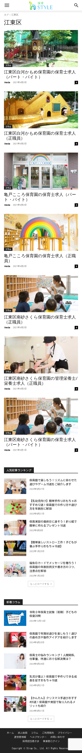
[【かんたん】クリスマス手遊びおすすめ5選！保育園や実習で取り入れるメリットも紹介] (15, 704)
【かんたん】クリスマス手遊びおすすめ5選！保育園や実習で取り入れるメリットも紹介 (53, 702)
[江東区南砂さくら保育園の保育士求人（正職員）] (41, 293)
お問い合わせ (57, 737)
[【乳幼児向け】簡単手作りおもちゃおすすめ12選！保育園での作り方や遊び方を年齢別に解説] (15, 507)
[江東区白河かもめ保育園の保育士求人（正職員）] (41, 109)
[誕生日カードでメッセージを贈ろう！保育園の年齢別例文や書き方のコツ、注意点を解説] (15, 569)
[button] (76, 5)
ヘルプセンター (38, 737)
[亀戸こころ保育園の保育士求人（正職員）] (41, 232)
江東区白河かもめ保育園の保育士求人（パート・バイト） (40, 74)
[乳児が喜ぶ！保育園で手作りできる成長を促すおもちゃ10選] (15, 682)
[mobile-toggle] (6, 5)
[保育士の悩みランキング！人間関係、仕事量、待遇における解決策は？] (15, 661)
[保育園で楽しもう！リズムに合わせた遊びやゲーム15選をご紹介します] (15, 486)
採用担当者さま (30, 741)
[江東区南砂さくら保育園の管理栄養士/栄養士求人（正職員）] (41, 354)
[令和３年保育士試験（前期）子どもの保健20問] (15, 618)
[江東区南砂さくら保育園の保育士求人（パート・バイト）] (41, 416)
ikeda (7, 82)
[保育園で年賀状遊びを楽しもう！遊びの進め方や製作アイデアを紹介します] (15, 639)
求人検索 (22, 733)
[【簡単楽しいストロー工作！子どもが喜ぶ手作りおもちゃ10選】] (15, 548)
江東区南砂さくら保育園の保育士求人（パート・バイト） (40, 442)
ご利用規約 (48, 733)
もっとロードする (39, 583)
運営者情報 (20, 737)
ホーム (10, 733)
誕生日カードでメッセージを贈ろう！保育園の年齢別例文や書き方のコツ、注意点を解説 (53, 567)
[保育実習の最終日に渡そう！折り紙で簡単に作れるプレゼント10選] (15, 527)
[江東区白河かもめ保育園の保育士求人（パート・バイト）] (41, 48)
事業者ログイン (51, 741)
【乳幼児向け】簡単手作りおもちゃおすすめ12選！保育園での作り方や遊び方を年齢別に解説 (53, 505)
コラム (8, 65)
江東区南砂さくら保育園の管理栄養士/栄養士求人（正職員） (41, 381)
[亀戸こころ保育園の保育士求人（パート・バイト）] (41, 171)
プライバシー (65, 733)
